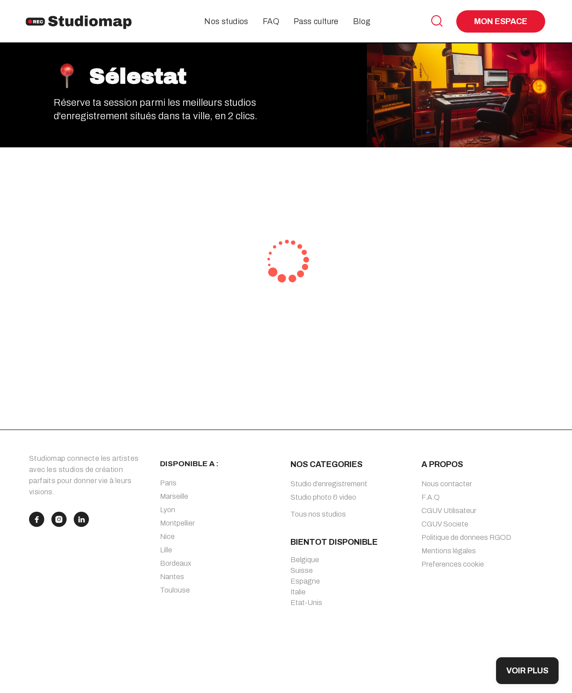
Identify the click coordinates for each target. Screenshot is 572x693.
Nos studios (226, 21)
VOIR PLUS (527, 670)
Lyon (167, 509)
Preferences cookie (452, 564)
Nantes (172, 576)
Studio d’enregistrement (328, 484)
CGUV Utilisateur (448, 510)
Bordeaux (175, 563)
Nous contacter (446, 484)
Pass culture (316, 21)
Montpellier (177, 523)
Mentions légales (448, 551)
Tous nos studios (318, 514)
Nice (167, 536)
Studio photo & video (323, 497)
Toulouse (175, 590)
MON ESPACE (500, 21)
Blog (362, 21)
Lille (166, 550)
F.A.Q (430, 497)
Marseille (174, 496)
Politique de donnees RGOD (466, 537)
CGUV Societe (444, 524)
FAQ (271, 21)
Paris (168, 483)
